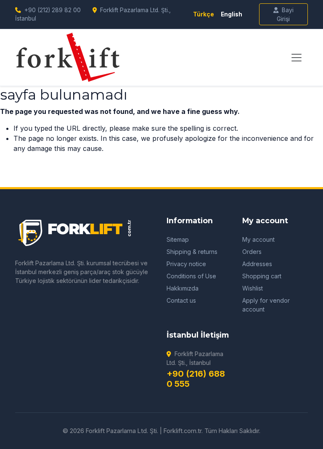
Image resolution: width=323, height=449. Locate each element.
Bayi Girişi (285, 14)
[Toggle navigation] (296, 58)
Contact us (181, 300)
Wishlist (252, 288)
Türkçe (203, 14)
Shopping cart (261, 276)
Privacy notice (186, 263)
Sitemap (178, 239)
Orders (252, 251)
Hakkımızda (183, 288)
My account (258, 239)
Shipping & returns (192, 251)
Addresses (257, 263)
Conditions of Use (191, 276)
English (231, 14)
